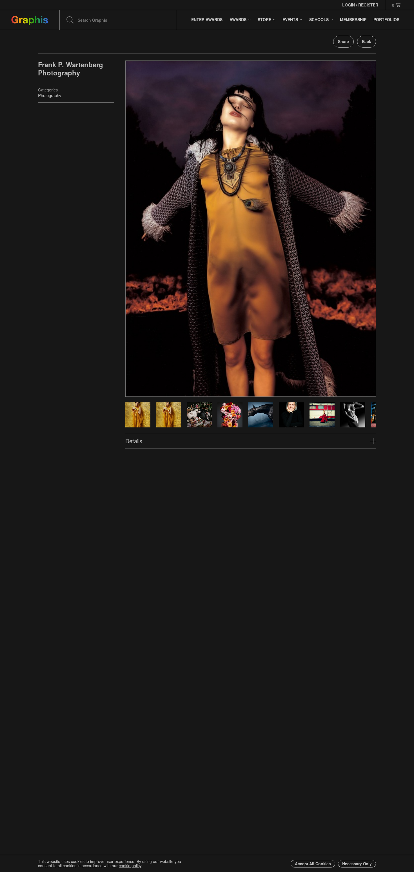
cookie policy (130, 865)
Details (133, 441)
